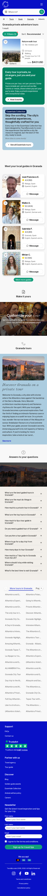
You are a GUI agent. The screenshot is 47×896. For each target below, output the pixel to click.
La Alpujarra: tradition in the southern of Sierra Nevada (13, 656)
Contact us (9, 736)
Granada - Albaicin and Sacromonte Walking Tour (34, 643)
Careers (8, 797)
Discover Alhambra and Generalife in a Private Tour (34, 613)
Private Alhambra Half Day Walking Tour (34, 606)
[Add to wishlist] (5, 42)
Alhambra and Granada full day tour (13, 606)
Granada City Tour (13, 674)
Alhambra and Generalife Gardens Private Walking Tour (13, 594)
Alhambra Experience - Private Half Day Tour (13, 600)
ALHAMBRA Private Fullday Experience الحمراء (13, 668)
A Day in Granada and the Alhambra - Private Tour (13, 625)
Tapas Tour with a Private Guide (34, 699)
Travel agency (10, 762)
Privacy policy (23, 883)
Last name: (9, 824)
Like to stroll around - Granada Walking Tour (13, 705)
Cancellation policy (23, 888)
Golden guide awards (13, 784)
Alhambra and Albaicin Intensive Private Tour (13, 686)
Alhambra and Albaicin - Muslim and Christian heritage (34, 668)
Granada (30, 19)
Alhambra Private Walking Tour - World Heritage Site (34, 711)
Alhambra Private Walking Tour (13, 692)
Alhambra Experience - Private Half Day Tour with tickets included (34, 656)
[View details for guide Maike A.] (23, 212)
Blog (6, 779)
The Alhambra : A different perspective (34, 705)
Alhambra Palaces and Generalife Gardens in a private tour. (34, 594)
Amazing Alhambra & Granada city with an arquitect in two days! (13, 643)
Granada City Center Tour (34, 692)
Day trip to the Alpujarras (13, 680)
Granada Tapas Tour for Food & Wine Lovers (13, 649)
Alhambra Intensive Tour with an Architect (13, 631)
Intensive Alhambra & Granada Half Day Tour (34, 625)
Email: (7, 833)
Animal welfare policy (13, 793)
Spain (20, 19)
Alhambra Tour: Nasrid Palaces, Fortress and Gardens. (34, 637)
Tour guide (9, 767)
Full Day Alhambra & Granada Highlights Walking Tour (13, 699)
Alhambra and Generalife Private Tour (13, 662)
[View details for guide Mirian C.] (23, 263)
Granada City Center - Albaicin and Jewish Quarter (13, 619)
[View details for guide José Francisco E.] (23, 186)
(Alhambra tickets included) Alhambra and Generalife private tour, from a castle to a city (34, 662)
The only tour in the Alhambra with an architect (13, 613)
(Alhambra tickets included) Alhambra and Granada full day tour (13, 711)
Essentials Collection (13, 788)
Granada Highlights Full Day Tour (34, 619)
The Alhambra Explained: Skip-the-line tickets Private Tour (34, 631)
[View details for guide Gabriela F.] (23, 237)
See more (6, 441)
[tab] (21, 588)
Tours (11, 19)
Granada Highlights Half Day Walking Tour (13, 637)
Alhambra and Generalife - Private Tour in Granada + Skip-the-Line (34, 674)
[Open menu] (42, 4)
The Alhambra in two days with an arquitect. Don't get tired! (34, 649)
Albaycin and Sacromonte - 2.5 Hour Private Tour (34, 680)
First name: (9, 816)
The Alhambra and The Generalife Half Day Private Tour (34, 686)
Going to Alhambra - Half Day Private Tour (34, 600)
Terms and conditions (23, 879)
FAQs (7, 731)
